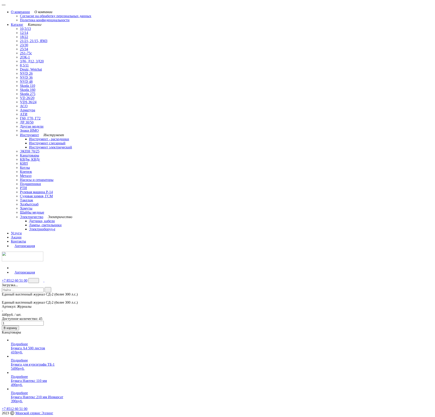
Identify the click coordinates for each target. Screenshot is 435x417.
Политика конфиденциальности (45, 20)
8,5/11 (24, 65)
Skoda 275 (27, 94)
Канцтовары (29, 155)
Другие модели (32, 126)
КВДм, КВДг (30, 159)
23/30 (24, 45)
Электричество (31, 217)
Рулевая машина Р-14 (36, 192)
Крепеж (26, 172)
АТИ (23, 114)
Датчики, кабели (42, 221)
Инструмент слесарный (47, 143)
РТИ (23, 188)
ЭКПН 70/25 (29, 151)
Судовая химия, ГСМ (36, 196)
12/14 (24, 33)
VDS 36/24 (28, 102)
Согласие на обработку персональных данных (55, 16)
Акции (16, 237)
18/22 (24, 37)
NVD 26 (26, 73)
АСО (24, 106)
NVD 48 (26, 81)
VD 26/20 (27, 98)
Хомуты (26, 208)
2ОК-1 (25, 57)
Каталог (17, 24)
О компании (20, 12)
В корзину (10, 328)
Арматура (27, 110)
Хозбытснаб (29, 204)
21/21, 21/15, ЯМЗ (33, 41)
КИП (24, 163)
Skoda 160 (27, 90)
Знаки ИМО (29, 130)
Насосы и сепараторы (36, 180)
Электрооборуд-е (42, 229)
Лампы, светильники (45, 225)
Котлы (25, 167)
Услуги (16, 233)
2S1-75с (26, 53)
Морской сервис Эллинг (34, 413)
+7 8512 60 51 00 (14, 280)
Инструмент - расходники (49, 139)
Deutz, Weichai (31, 69)
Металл (25, 176)
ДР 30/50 (27, 122)
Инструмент (29, 135)
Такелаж (26, 200)
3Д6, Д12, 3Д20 (32, 61)
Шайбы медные (32, 212)
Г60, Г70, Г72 (30, 118)
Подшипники (30, 184)
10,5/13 (25, 29)
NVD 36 (26, 77)
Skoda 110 (27, 86)
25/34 (24, 49)
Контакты (18, 241)
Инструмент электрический (50, 147)
